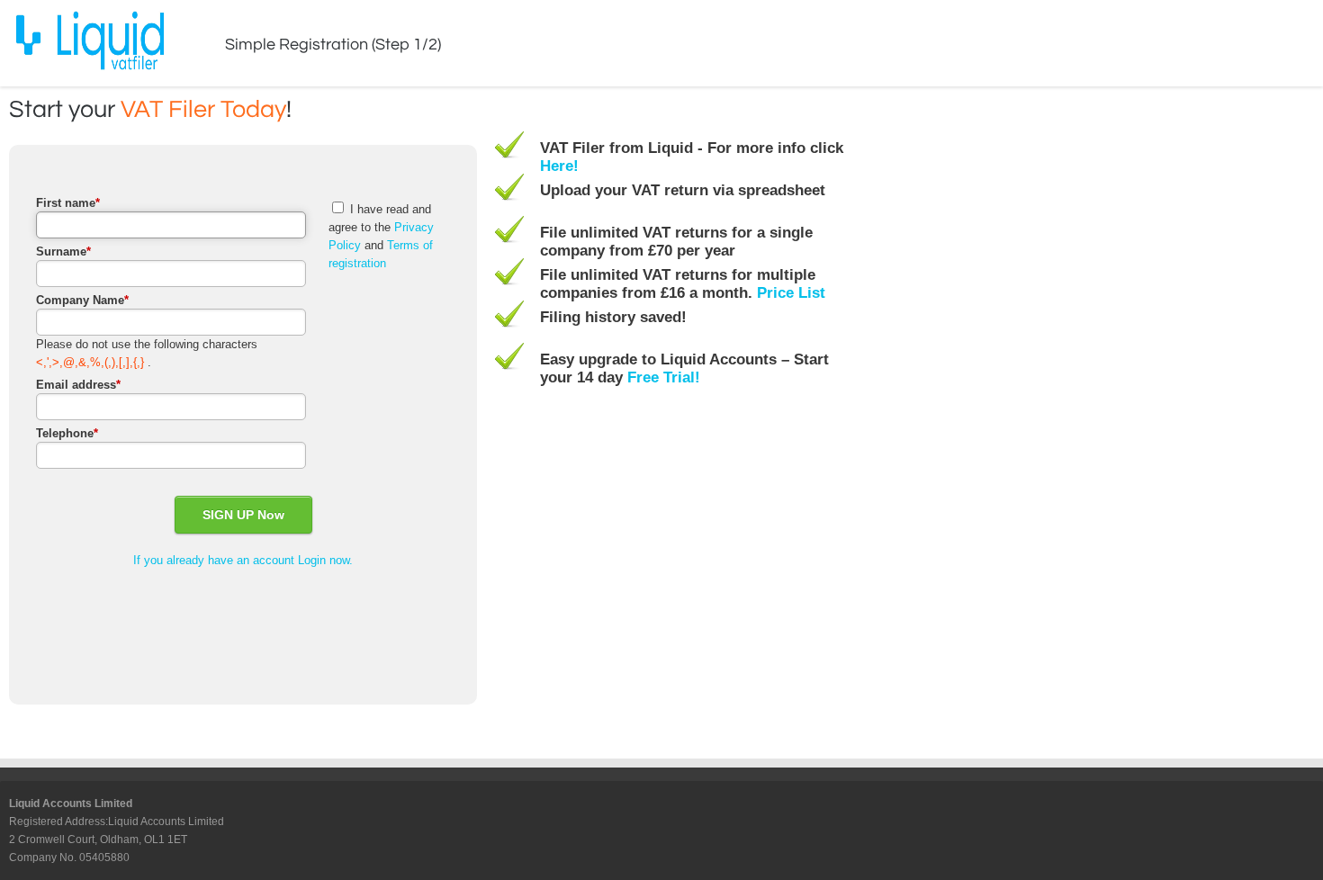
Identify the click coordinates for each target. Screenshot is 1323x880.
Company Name (82, 300)
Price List (791, 292)
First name (68, 203)
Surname (63, 251)
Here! (559, 166)
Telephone (67, 433)
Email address (78, 384)
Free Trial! (663, 377)
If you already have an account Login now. (243, 560)
